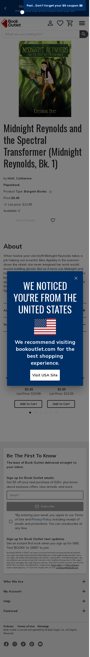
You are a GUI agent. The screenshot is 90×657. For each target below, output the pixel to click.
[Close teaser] (22, 12)
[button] (55, 5)
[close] (76, 278)
